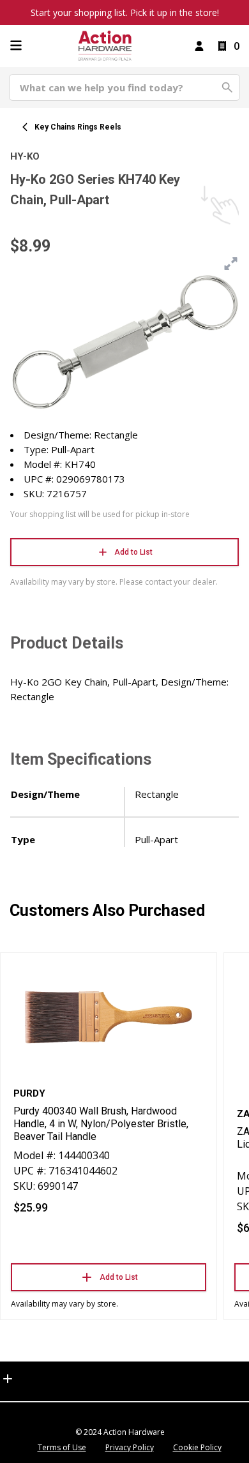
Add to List (133, 552)
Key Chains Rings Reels (77, 127)
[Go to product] (108, 1017)
